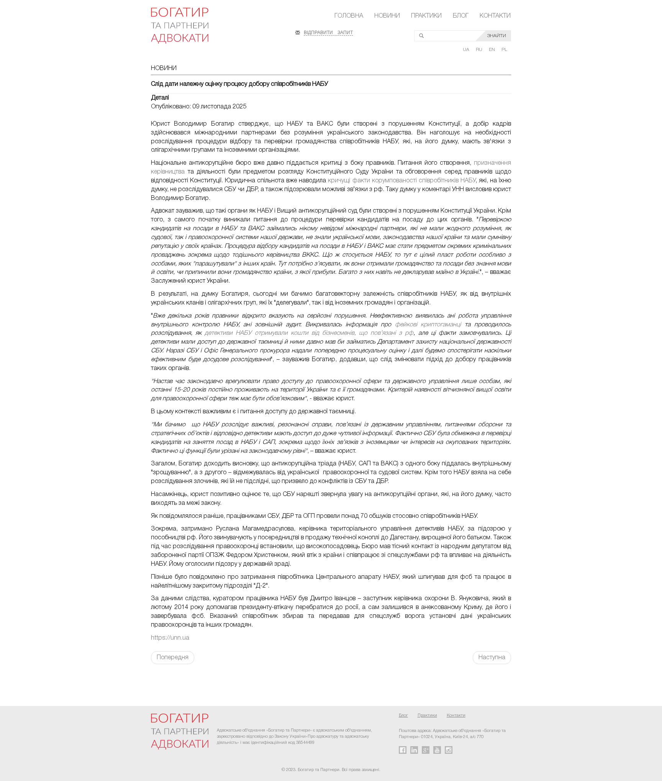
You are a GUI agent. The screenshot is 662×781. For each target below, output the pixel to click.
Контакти (495, 16)
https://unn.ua (170, 638)
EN (492, 49)
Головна (348, 16)
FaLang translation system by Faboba (24, 677)
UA (466, 49)
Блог (461, 16)
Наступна (491, 657)
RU (479, 49)
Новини (387, 16)
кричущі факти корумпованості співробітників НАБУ (401, 180)
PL (504, 49)
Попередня (172, 657)
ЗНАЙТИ (496, 36)
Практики (426, 16)
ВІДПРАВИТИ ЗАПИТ (328, 31)
